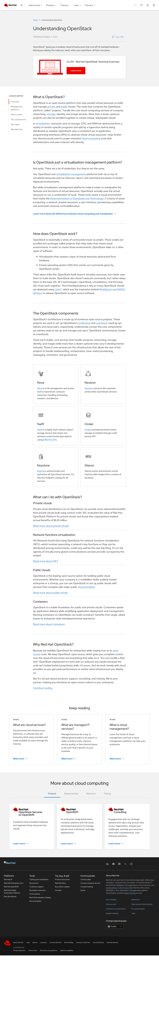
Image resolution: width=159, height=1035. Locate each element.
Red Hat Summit (112, 943)
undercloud (84, 323)
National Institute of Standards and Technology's (77, 198)
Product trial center (62, 879)
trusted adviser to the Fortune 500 (119, 888)
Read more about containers (49, 624)
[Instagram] (131, 864)
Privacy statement (19, 950)
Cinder (88, 429)
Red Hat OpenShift (11, 887)
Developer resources (37, 890)
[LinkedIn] (107, 864)
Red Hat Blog (68, 943)
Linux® (58, 289)
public (64, 106)
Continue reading (42, 688)
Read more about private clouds (51, 525)
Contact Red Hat (55, 943)
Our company (111, 899)
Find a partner (34, 894)
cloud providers (86, 587)
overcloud (101, 323)
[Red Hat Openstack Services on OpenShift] (32, 812)
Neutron (89, 388)
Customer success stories (115, 909)
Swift (39, 429)
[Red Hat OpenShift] (79, 811)
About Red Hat (18, 943)
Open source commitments (141, 904)
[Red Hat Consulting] (127, 811)
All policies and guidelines (48, 950)
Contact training (86, 887)
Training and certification (38, 879)
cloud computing (90, 138)
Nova (39, 388)
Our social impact (138, 909)
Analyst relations (112, 913)
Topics (35, 20)
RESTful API (50, 439)
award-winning (129, 893)
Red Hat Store (60, 883)
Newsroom (135, 899)
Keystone (41, 471)
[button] (118, 37)
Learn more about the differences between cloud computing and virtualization (73, 213)
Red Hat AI (8, 879)
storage (51, 114)
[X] (125, 864)
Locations (43, 943)
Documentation (35, 901)
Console (58, 890)
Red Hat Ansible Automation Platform (12, 891)
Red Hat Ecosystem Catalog (40, 897)
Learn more (76, 70)
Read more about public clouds (50, 592)
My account (33, 883)
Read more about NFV (45, 561)
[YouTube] (113, 864)
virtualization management (71, 174)
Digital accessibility (66, 950)
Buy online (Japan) (62, 887)
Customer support (36, 887)
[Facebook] (119, 864)
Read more (18, 758)
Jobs (133, 913)
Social (82, 890)
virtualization (43, 123)
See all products (10, 896)
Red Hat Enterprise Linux (13, 883)
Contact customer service (90, 883)
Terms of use (32, 950)
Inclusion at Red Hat (83, 943)
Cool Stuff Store (98, 943)
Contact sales (85, 879)
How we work (111, 904)
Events (35, 943)
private (51, 106)
